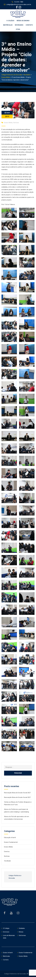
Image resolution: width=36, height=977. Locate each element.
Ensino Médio (8, 123)
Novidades (19, 25)
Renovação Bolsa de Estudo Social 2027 (17, 793)
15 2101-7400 (18, 2)
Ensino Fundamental (11, 842)
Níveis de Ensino (23, 21)
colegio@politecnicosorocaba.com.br (18, 4)
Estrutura (6, 932)
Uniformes (22, 935)
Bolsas (21, 932)
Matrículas (7, 25)
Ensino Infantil (7, 952)
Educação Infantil (10, 837)
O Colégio (10, 21)
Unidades (22, 928)
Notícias (16, 123)
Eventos (7, 851)
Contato (29, 25)
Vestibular (7, 861)
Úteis (18, 29)
